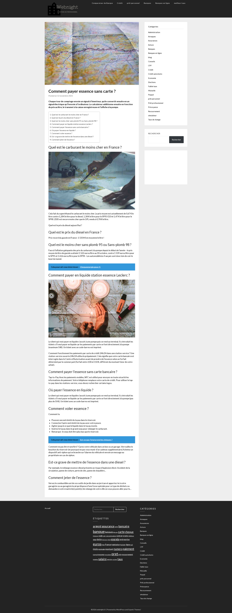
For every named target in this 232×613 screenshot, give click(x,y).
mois (95, 549)
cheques (95, 536)
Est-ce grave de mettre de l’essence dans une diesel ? (73, 136)
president (108, 555)
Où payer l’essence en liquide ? (64, 130)
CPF (150, 65)
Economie (152, 78)
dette (99, 539)
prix (119, 555)
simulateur (152, 115)
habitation (116, 545)
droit (109, 540)
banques (109, 532)
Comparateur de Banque (102, 3)
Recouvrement (154, 111)
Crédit (120, 3)
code (100, 536)
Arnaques (152, 36)
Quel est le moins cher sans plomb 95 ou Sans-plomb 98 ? (74, 121)
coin (104, 536)
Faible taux (152, 86)
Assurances (152, 41)
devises (104, 539)
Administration (154, 32)
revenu (95, 559)
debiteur (131, 536)
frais (103, 545)
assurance (108, 526)
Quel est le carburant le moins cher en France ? (70, 115)
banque (99, 531)
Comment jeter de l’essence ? (63, 140)
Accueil (47, 508)
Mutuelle (151, 90)
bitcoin (115, 532)
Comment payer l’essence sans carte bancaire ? (70, 127)
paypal (95, 555)
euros (97, 544)
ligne (128, 544)
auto (116, 527)
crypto (125, 536)
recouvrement (127, 554)
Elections (152, 82)
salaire (102, 559)
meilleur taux (179, 3)
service (109, 559)
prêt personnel (133, 3)
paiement (128, 548)
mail (131, 545)
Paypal (151, 95)
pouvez (101, 554)
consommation (111, 536)
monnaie (101, 549)
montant (109, 549)
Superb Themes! (134, 610)
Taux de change (154, 119)
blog (150, 57)
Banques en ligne (162, 3)
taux (120, 559)
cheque (129, 531)
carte (121, 531)
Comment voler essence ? (62, 133)
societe (114, 559)
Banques (147, 3)
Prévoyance (153, 107)
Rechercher (154, 133)
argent (97, 526)
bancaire (123, 526)
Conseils (151, 61)
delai (94, 540)
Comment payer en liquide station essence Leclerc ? (72, 124)
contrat (119, 536)
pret (115, 554)
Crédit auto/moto (155, 74)
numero (118, 548)
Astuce (151, 45)
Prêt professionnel (155, 103)
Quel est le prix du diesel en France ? (66, 118)
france (108, 544)
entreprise (125, 539)
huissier (123, 545)
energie (115, 539)
